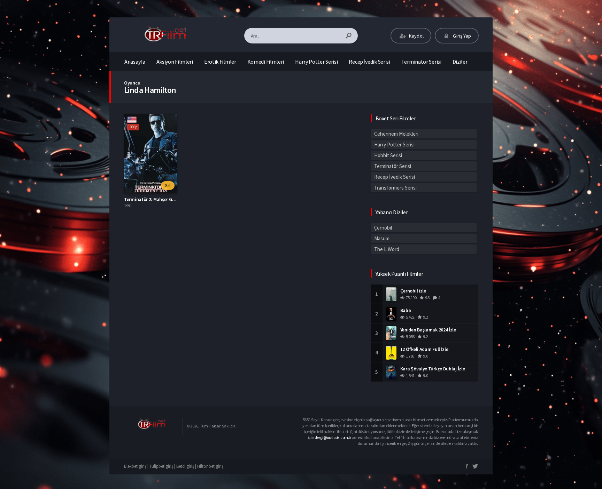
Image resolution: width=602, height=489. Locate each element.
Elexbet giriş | (136, 466)
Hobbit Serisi (388, 155)
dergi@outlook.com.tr (333, 437)
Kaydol (416, 36)
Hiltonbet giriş (210, 466)
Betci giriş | (186, 466)
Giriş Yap (461, 36)
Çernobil (383, 227)
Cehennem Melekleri (396, 133)
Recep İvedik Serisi (369, 61)
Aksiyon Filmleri (174, 61)
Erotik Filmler (220, 61)
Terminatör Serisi (421, 61)
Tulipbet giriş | (162, 466)
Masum (381, 238)
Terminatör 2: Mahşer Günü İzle (156, 199)
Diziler (460, 61)
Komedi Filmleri (265, 61)
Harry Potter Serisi (316, 61)
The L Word (386, 249)
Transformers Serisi (395, 187)
